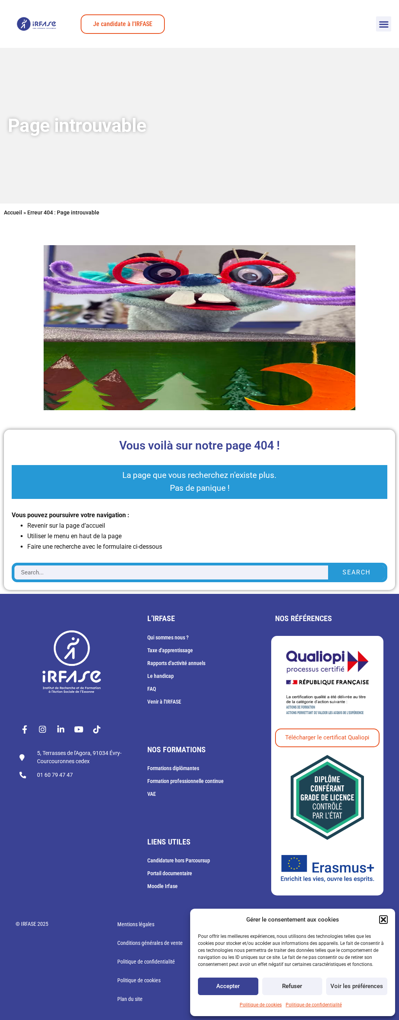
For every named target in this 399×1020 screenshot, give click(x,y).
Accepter (228, 986)
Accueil (13, 212)
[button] (383, 919)
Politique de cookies (261, 1005)
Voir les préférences (356, 986)
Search (357, 572)
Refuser (292, 986)
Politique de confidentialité (314, 1005)
